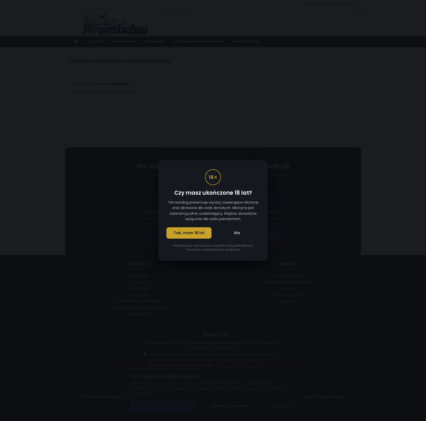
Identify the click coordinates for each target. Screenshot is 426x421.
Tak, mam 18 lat (189, 232)
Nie (237, 232)
